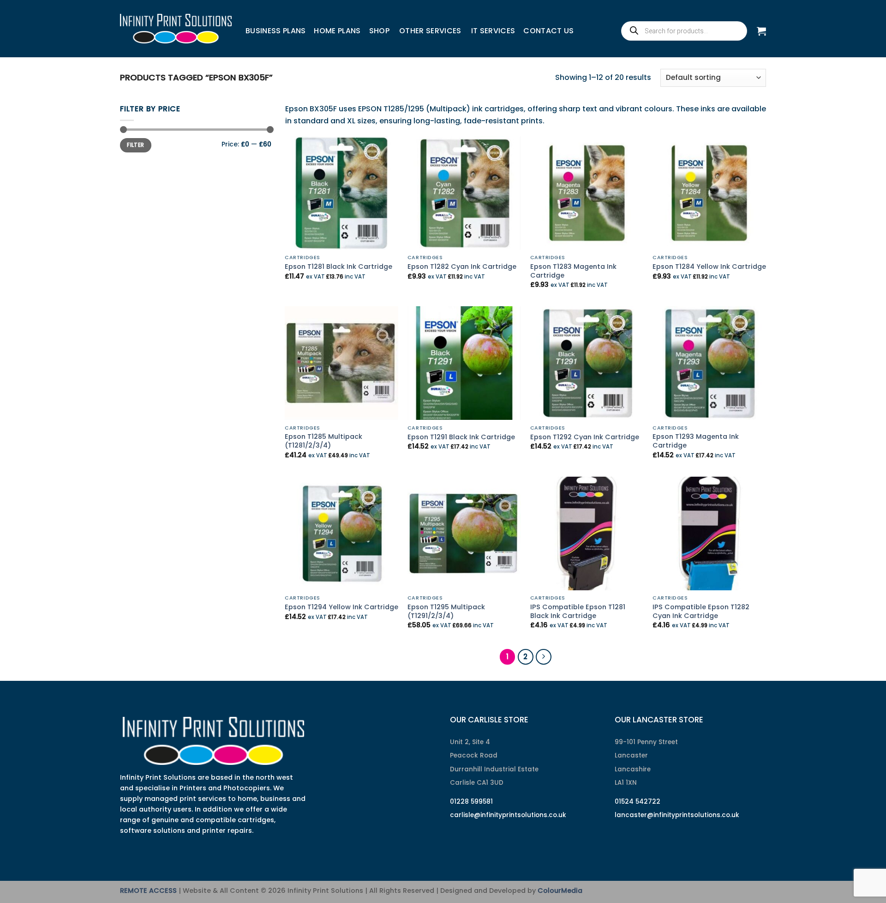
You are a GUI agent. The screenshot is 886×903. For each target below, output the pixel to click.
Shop (379, 30)
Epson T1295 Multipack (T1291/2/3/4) (446, 611)
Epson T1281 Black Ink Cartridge (338, 266)
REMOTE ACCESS (148, 890)
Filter (135, 145)
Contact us (548, 30)
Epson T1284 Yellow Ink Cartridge (709, 266)
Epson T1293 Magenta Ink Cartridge (696, 440)
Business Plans (275, 30)
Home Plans (337, 30)
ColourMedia (560, 890)
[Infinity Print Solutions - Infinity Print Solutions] (176, 28)
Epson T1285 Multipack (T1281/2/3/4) (323, 440)
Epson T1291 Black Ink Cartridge (461, 437)
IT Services (493, 30)
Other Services (430, 30)
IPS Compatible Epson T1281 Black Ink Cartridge (577, 611)
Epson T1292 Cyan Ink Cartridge (584, 437)
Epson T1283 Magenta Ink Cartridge (573, 270)
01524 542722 (637, 801)
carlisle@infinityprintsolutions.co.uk (508, 815)
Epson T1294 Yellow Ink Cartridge (341, 607)
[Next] (543, 657)
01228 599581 (471, 801)
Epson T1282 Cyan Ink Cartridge (461, 266)
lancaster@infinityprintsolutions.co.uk (677, 815)
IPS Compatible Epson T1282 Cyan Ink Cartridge (701, 611)
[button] (761, 31)
